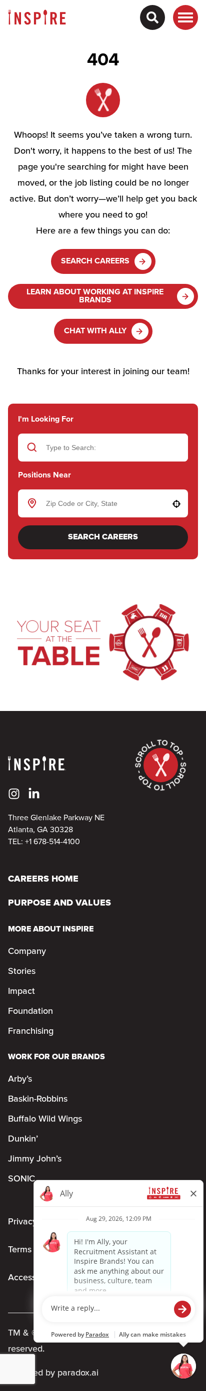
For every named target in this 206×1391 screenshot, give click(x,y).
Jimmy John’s (35, 1159)
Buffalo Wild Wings (45, 1119)
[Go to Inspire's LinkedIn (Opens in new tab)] (34, 794)
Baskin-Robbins (38, 1099)
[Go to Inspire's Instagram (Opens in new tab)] (14, 794)
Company (27, 951)
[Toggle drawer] (185, 17)
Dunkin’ (23, 1139)
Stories (22, 971)
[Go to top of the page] (160, 765)
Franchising (31, 1031)
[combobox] (101, 503)
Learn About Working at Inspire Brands (95, 296)
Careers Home (43, 879)
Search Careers (95, 261)
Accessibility (32, 1277)
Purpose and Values (59, 903)
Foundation (30, 1011)
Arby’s (20, 1079)
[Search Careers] (152, 17)
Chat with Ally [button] (95, 331)
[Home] (37, 17)
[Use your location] (176, 504)
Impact (21, 991)
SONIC (21, 1178)
